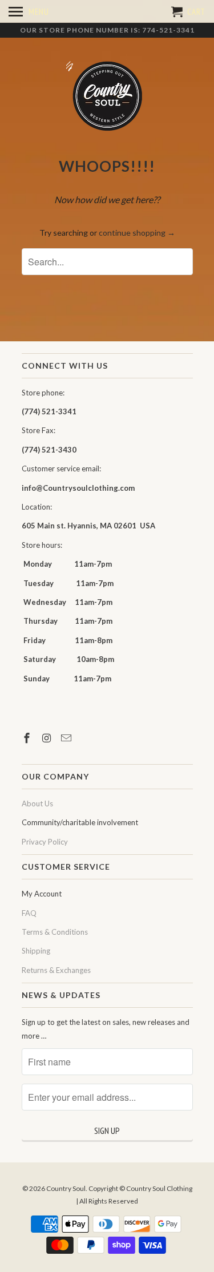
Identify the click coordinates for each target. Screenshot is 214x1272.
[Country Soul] (107, 97)
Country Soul (66, 1188)
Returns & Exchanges (56, 970)
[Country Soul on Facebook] (28, 738)
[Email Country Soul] (67, 738)
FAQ (29, 913)
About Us (37, 803)
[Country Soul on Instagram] (47, 738)
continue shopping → (137, 232)
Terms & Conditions (55, 931)
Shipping (36, 950)
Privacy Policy (45, 841)
